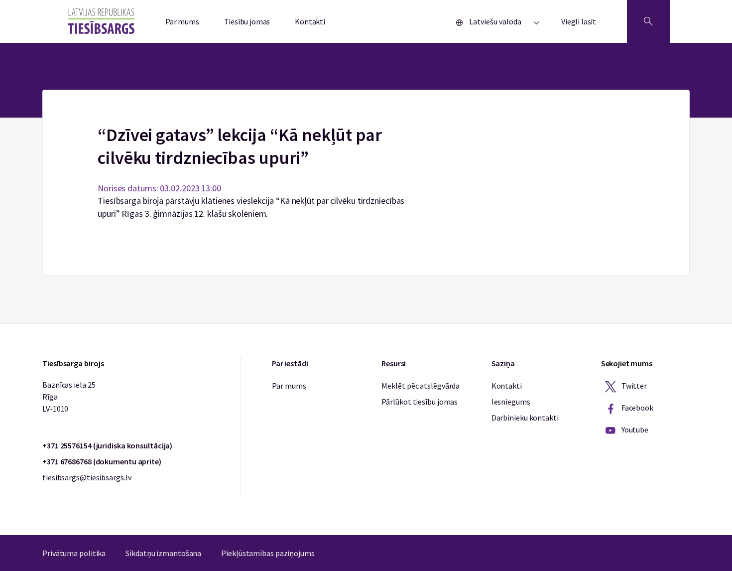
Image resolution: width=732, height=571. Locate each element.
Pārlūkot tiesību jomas (419, 402)
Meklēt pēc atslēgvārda (420, 386)
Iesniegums (510, 402)
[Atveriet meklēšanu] (648, 21)
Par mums (182, 21)
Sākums (366, 95)
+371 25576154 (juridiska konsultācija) (107, 445)
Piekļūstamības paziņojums (268, 553)
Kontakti (310, 21)
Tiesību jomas (247, 21)
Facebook (636, 408)
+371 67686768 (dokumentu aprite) (101, 461)
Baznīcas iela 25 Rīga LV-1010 (68, 397)
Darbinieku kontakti (525, 418)
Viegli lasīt (578, 21)
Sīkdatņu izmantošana (163, 553)
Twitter (633, 386)
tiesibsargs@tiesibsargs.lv (86, 477)
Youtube (634, 429)
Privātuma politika (74, 553)
